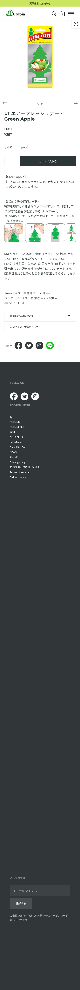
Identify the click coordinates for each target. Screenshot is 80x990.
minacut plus (17, 427)
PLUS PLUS (16, 437)
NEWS (13, 452)
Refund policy (18, 477)
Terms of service (20, 472)
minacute (15, 422)
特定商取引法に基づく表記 (25, 467)
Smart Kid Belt (18, 447)
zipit (12, 432)
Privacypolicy (17, 462)
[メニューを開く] (71, 13)
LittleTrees (16, 442)
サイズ (8, 147)
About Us (15, 457)
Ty (11, 417)
